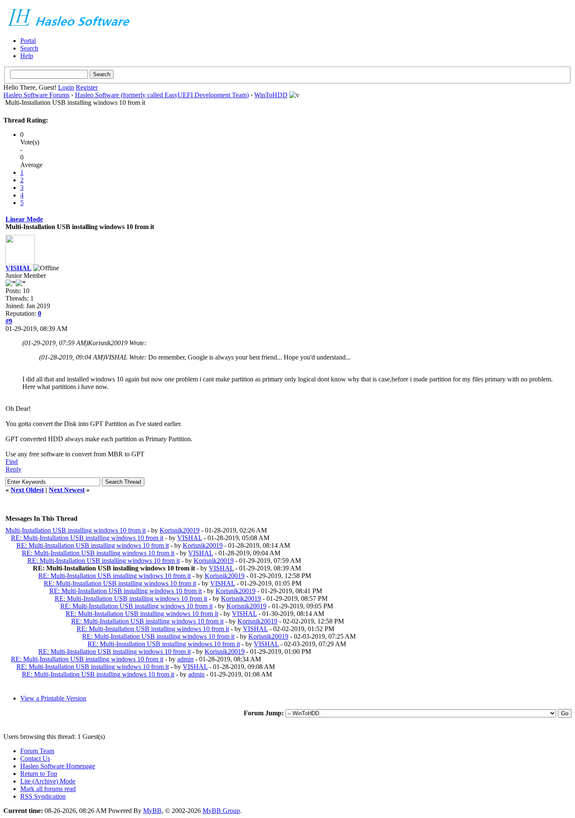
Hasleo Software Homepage (57, 766)
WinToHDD (271, 95)
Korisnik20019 (180, 530)
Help (26, 55)
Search (29, 48)
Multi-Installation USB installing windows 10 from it (75, 530)
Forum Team (37, 750)
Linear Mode (24, 219)
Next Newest (67, 489)
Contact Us (35, 758)
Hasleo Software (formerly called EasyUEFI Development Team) (162, 95)
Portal (28, 40)
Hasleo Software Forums (36, 95)
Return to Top (38, 773)
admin (185, 659)
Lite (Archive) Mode (47, 781)
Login (66, 87)
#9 (8, 321)
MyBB (152, 810)
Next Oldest (27, 489)
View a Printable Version (53, 698)
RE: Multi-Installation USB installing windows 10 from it (87, 537)
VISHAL (18, 268)
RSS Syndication (43, 796)
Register (87, 87)
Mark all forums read (48, 788)
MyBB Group (221, 810)
